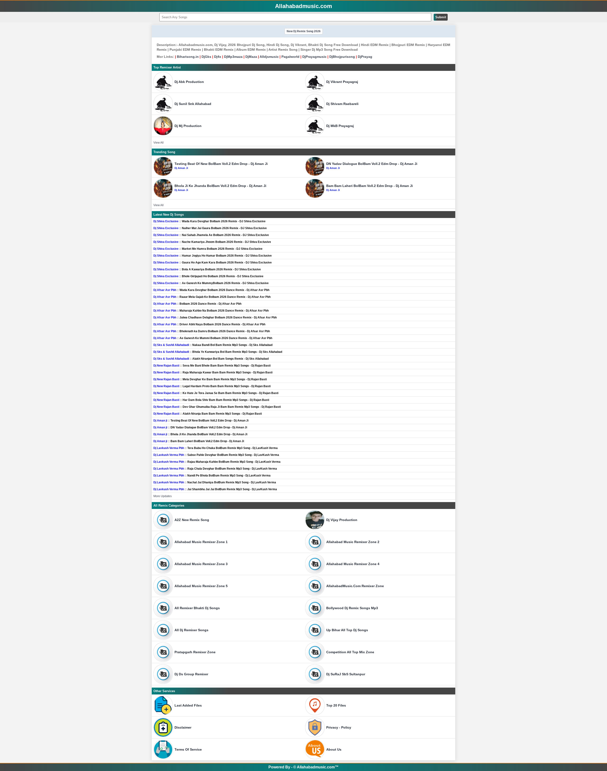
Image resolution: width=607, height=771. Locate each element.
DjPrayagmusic (314, 57)
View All (158, 142)
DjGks (206, 57)
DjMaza (251, 57)
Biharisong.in (188, 57)
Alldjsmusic (269, 57)
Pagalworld (290, 57)
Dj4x (217, 57)
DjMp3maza (233, 57)
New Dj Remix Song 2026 (304, 31)
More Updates (162, 496)
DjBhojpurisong (342, 57)
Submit (440, 17)
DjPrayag (365, 57)
